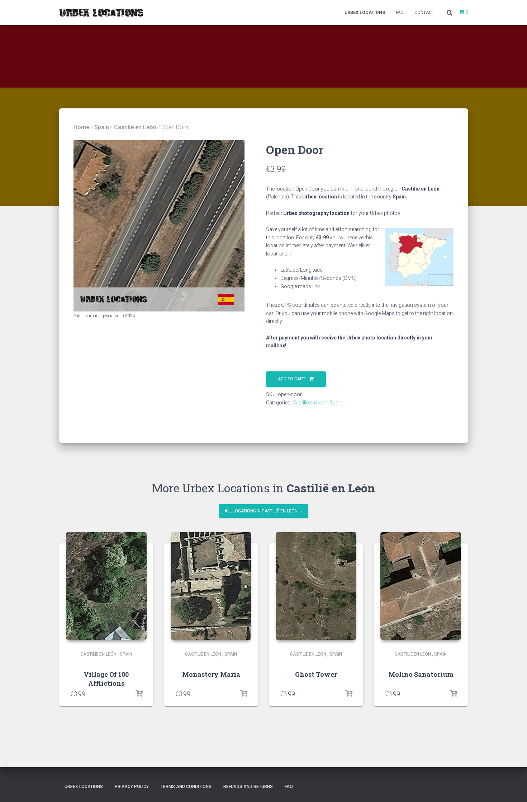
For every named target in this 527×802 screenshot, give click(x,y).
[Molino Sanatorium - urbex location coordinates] (420, 586)
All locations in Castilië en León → (263, 510)
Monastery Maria (211, 674)
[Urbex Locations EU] (101, 12)
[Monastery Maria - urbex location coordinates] (211, 586)
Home (81, 127)
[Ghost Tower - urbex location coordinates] (316, 586)
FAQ (400, 12)
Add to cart (291, 378)
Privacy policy (132, 786)
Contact (424, 12)
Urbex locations (365, 12)
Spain (101, 127)
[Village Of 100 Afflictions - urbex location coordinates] (106, 586)
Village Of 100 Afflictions (106, 679)
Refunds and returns (248, 786)
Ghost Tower (316, 674)
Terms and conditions (186, 786)
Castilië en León (135, 127)
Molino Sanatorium (421, 674)
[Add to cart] (139, 693)
